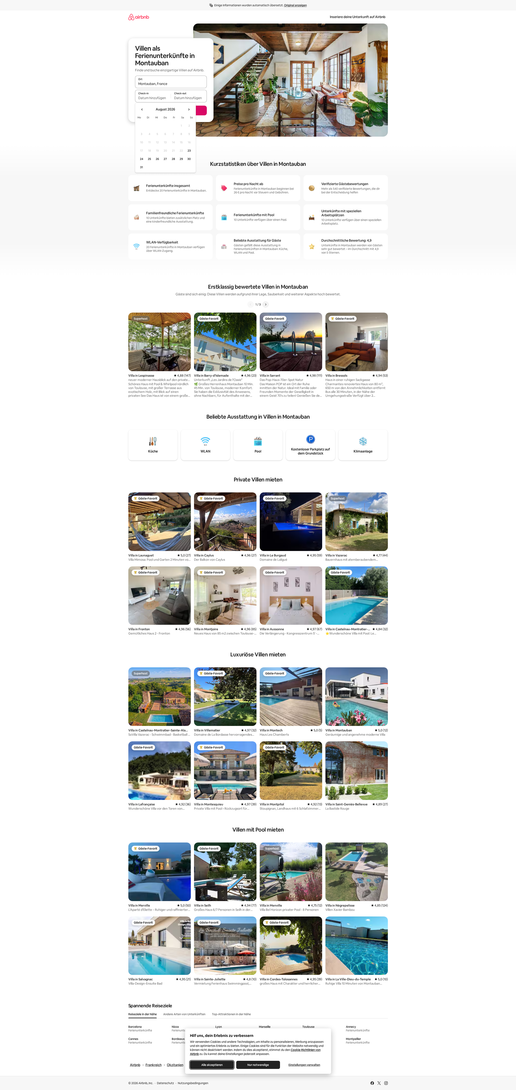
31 (141, 167)
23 (189, 150)
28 (173, 159)
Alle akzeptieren (211, 1065)
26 (157, 159)
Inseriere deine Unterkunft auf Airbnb (357, 17)
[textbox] (153, 97)
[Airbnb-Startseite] (138, 17)
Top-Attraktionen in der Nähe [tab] (231, 1014)
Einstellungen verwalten (304, 1065)
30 (189, 159)
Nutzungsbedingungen (193, 1083)
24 (141, 159)
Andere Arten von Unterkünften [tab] (184, 1014)
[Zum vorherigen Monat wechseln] (142, 109)
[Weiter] (265, 304)
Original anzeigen (295, 5)
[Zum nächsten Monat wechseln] (189, 109)
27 (165, 159)
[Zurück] (250, 304)
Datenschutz (165, 1083)
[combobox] (171, 83)
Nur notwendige (258, 1065)
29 (181, 159)
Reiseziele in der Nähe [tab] (142, 1014)
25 (149, 159)
